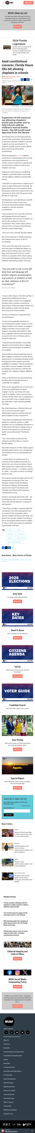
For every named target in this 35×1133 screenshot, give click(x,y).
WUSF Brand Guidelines (10, 1110)
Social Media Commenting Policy (13, 1055)
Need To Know (17, 630)
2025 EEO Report (8, 1083)
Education (10, 534)
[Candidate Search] (17, 692)
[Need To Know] (17, 617)
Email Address (9, 808)
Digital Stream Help (9, 1086)
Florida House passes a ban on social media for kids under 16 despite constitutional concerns (15, 933)
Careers (6, 1059)
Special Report (17, 778)
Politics (10, 530)
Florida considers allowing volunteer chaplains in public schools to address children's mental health (16, 905)
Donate (29, 3)
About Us (6, 1040)
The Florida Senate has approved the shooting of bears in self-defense (15, 914)
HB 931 (18, 156)
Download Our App (9, 1098)
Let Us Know (17, 676)
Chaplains (21, 534)
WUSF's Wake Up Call (17, 13)
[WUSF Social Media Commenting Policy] (17, 972)
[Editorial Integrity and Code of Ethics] (17, 944)
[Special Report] (17, 765)
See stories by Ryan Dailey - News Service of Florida (16, 560)
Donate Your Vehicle (9, 1090)
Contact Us (7, 1044)
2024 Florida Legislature (15, 542)
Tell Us (17, 666)
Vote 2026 (17, 594)
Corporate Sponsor (9, 1094)
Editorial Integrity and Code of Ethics (17, 952)
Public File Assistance (10, 1079)
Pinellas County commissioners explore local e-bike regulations (23, 864)
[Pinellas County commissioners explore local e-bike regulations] (7, 862)
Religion (10, 538)
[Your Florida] (17, 725)
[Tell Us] (17, 654)
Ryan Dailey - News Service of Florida (11, 77)
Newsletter (7, 1048)
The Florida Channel (9, 1067)
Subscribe (17, 26)
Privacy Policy (7, 1106)
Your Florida (17, 740)
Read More (17, 601)
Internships (7, 1063)
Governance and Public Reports (12, 1071)
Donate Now (17, 1006)
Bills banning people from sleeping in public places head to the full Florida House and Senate (16, 923)
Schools (19, 530)
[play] (3, 1131)
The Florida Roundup (19, 873)
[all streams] (32, 1130)
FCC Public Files (8, 1075)
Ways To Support (8, 1102)
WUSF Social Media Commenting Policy (18, 980)
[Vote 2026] (17, 581)
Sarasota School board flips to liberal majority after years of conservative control (23, 834)
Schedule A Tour (8, 1114)
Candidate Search (17, 705)
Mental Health (21, 538)
